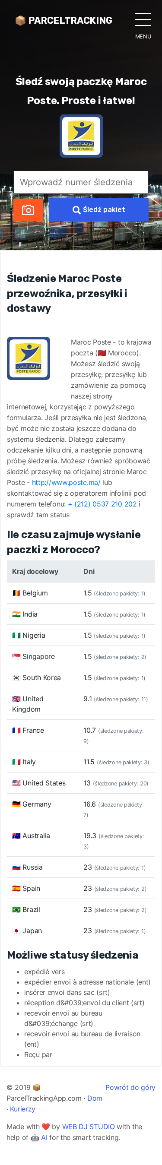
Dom (94, 1098)
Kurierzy (22, 1109)
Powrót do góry (130, 1087)
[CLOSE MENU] (143, 19)
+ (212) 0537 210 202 (102, 504)
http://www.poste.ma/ (66, 482)
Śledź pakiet (103, 210)
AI (44, 1137)
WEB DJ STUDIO (88, 1126)
